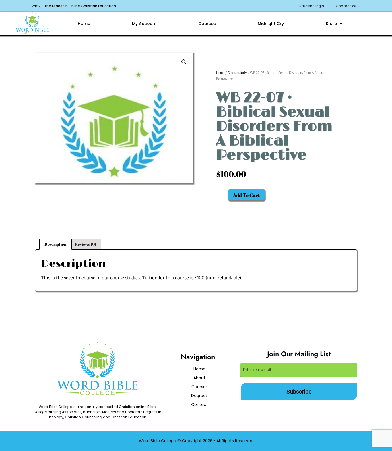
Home (84, 23)
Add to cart (246, 195)
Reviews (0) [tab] (85, 244)
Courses (207, 23)
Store (331, 23)
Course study (237, 72)
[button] (184, 62)
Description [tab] (55, 244)
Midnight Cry (271, 23)
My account (144, 23)
